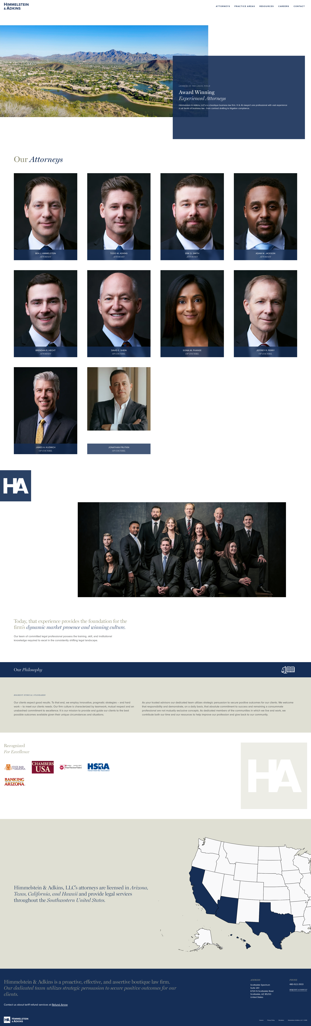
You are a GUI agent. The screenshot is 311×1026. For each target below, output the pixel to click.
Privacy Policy (271, 1020)
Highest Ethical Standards (30, 695)
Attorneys (223, 6)
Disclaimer (281, 1020)
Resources (266, 6)
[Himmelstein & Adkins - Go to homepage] (16, 6)
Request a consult (298, 990)
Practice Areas (244, 6)
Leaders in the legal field (194, 86)
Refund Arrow (60, 1005)
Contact (299, 6)
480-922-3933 (296, 984)
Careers (283, 6)
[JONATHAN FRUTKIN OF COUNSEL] (119, 399)
